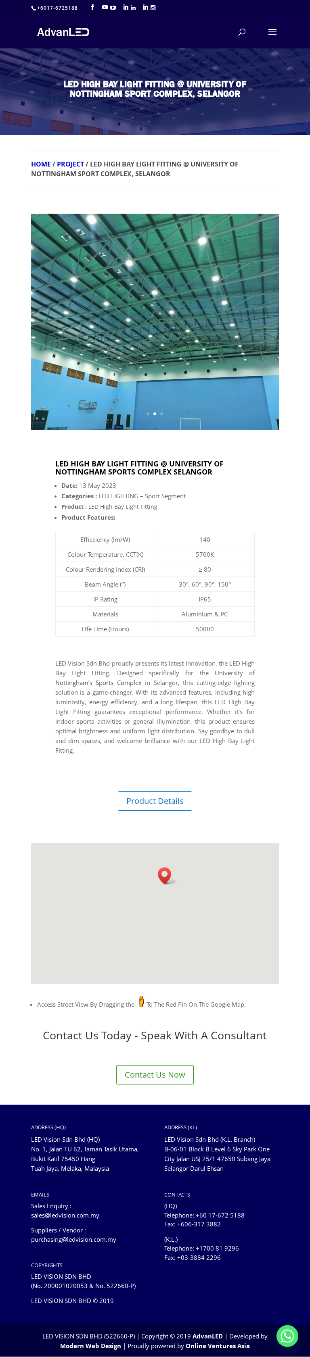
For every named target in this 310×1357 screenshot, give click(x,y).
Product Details (155, 800)
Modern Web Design (90, 1346)
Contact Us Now (155, 1074)
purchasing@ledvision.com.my (73, 1239)
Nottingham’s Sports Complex (98, 682)
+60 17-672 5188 (220, 1215)
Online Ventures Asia (218, 1346)
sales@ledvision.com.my (65, 1215)
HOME (41, 164)
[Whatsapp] (287, 1336)
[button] (167, 876)
